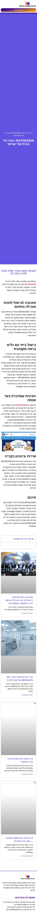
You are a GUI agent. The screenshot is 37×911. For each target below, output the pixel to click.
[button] (4, 539)
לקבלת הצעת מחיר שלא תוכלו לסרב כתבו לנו (18, 272)
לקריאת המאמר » (27, 613)
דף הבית (30, 133)
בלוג (23, 133)
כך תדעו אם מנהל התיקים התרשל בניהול (21, 907)
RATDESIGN (30, 284)
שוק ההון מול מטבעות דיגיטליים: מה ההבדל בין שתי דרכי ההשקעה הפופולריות (19, 600)
